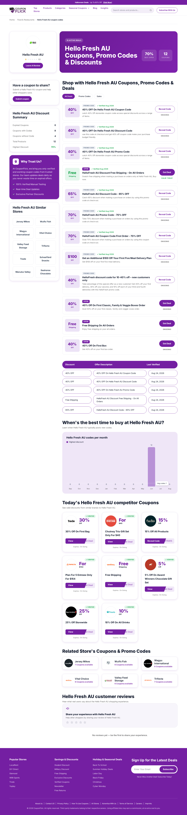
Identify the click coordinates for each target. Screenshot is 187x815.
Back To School (100, 765)
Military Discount (61, 769)
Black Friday (98, 778)
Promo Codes (84, 96)
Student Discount (61, 765)
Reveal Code (165, 109)
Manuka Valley (23, 272)
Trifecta (45, 246)
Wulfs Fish (45, 221)
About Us (39, 804)
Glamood (13, 773)
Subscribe (168, 769)
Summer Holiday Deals (103, 769)
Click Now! (107, 2)
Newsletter (59, 786)
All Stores (95, 804)
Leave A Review (33, 65)
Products (47, 8)
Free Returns (60, 790)
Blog (95, 8)
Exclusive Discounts (63, 778)
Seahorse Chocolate (45, 272)
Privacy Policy (63, 804)
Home (12, 20)
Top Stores (37, 9)
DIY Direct (13, 769)
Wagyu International (23, 233)
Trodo (12, 782)
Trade (23, 259)
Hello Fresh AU (32, 54)
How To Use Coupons (80, 804)
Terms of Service (126, 804)
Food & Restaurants (25, 20)
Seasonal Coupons (78, 8)
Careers (139, 804)
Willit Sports (14, 778)
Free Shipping (60, 773)
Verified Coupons (61, 782)
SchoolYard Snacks (45, 259)
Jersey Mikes (23, 221)
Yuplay (12, 786)
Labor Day (97, 773)
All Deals (68, 96)
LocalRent (13, 765)
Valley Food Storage (23, 246)
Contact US (50, 804)
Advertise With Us (167, 10)
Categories (60, 8)
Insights (104, 8)
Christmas (97, 782)
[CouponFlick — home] (17, 10)
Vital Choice (45, 233)
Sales (99, 96)
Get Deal (167, 172)
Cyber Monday (99, 786)
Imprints (148, 804)
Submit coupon (22, 99)
